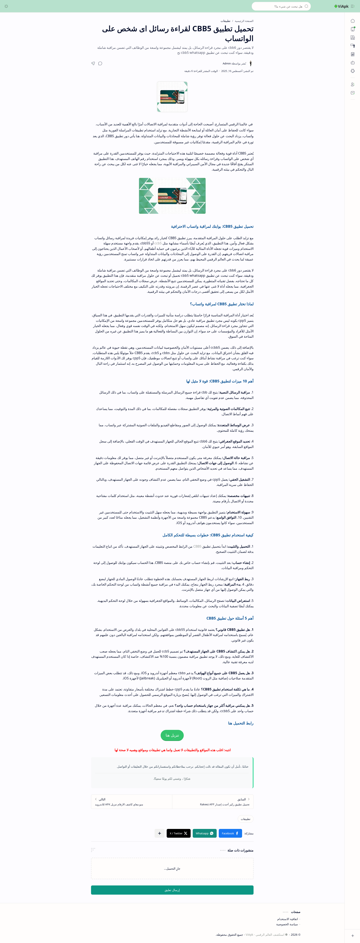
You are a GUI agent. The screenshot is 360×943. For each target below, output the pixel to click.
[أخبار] (353, 37)
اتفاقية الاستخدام (287, 919)
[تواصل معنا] (353, 93)
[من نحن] (353, 84)
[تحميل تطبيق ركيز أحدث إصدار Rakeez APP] (212, 802)
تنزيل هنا (172, 735)
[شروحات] (353, 46)
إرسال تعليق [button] (172, 890)
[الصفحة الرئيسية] (353, 21)
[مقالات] (353, 54)
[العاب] (353, 62)
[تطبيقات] (353, 71)
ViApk (343, 6)
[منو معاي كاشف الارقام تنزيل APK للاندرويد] (131, 802)
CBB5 (197, 546)
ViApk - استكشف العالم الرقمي (265, 935)
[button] (353, 6)
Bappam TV (52, 935)
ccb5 (158, 243)
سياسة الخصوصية (287, 924)
